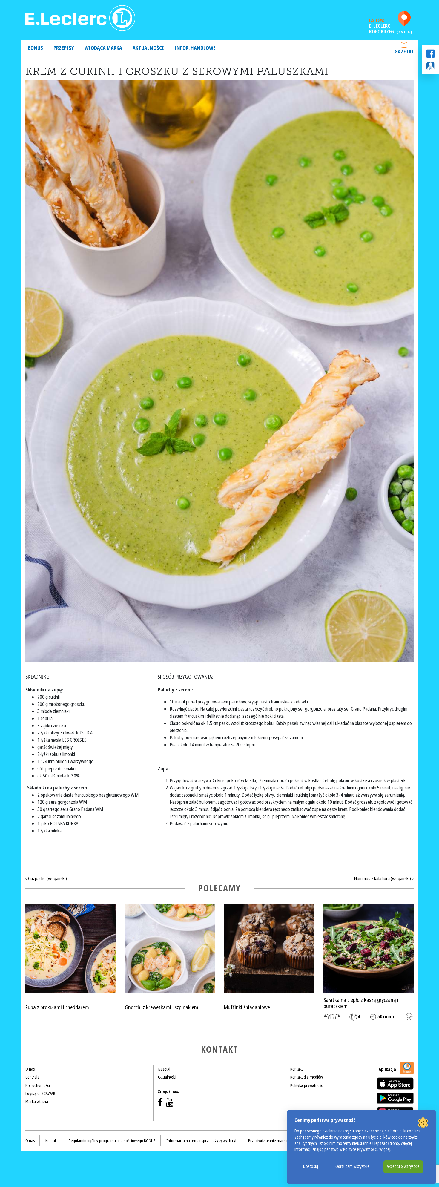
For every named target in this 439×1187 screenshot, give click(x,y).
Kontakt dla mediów (306, 1077)
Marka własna (36, 1102)
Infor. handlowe (195, 48)
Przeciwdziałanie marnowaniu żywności (280, 1141)
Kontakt (296, 1069)
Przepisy (63, 48)
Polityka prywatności (307, 1085)
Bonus (35, 48)
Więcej (384, 1149)
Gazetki (404, 52)
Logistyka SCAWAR (40, 1093)
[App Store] (395, 1083)
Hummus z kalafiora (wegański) (383, 878)
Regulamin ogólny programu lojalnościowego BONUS (112, 1141)
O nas (30, 1069)
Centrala (32, 1077)
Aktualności (148, 48)
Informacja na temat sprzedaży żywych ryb (201, 1141)
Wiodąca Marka (103, 48)
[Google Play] (395, 1098)
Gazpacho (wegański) (47, 878)
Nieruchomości (37, 1085)
